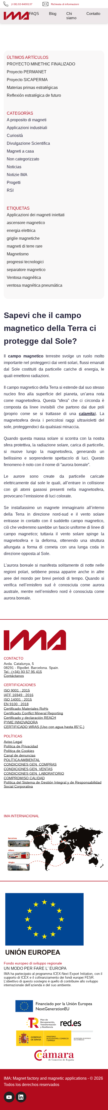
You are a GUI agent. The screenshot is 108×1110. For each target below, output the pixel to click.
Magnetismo (18, 254)
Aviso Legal (13, 742)
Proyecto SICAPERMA (27, 80)
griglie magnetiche (23, 238)
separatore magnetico (26, 270)
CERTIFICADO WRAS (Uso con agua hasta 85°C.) (44, 727)
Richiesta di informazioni (65, 4)
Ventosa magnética (24, 277)
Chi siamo (71, 15)
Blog (52, 13)
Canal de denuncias (19, 755)
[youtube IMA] (9, 1098)
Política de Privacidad (21, 746)
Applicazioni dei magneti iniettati (36, 215)
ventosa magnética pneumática (34, 285)
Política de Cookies (19, 751)
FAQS (34, 13)
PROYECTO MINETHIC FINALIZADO (41, 64)
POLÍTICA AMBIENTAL (22, 760)
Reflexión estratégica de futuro (34, 95)
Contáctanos (14, 676)
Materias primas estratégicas (32, 87)
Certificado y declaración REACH (30, 718)
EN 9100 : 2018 (16, 704)
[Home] (16, 16)
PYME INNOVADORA (21, 722)
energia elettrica (21, 230)
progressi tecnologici (25, 262)
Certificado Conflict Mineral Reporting (33, 713)
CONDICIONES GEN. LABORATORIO (34, 773)
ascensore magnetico (26, 223)
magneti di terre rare (24, 246)
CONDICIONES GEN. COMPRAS (30, 764)
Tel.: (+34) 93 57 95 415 (23, 672)
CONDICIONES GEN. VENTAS (28, 769)
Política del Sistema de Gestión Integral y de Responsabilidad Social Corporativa (52, 784)
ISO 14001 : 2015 (18, 699)
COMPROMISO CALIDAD (24, 778)
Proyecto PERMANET (26, 72)
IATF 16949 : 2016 (18, 695)
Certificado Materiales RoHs (26, 709)
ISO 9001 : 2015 (17, 690)
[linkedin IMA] (21, 1098)
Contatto (93, 13)
